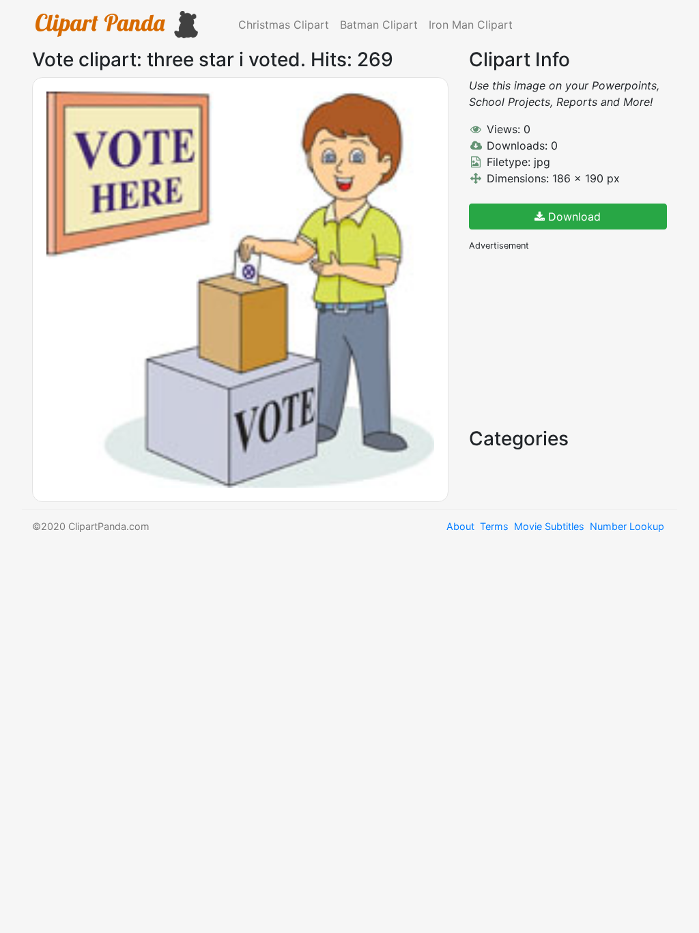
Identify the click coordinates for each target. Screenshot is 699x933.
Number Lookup (627, 526)
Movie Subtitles (549, 526)
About (460, 526)
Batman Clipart (379, 24)
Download (573, 216)
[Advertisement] (571, 338)
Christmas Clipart (283, 24)
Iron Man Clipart (471, 24)
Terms (494, 526)
